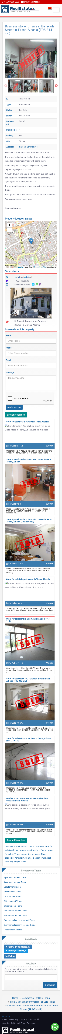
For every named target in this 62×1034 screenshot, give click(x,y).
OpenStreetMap (40, 267)
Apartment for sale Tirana (15, 882)
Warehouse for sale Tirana (15, 915)
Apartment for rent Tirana (15, 877)
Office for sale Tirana (13, 906)
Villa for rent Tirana (12, 887)
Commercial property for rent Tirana (19, 920)
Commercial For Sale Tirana (36, 998)
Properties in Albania (13, 930)
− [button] (9, 230)
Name (8, 335)
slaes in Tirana (39, 858)
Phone (8, 348)
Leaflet (20, 267)
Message (10, 372)
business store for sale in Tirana (20, 846)
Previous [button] (5, 85)
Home (15, 998)
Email (8, 360)
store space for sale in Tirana (33, 850)
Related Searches (16, 840)
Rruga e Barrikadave (28, 147)
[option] (15, 86)
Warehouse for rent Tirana (15, 911)
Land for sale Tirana (12, 896)
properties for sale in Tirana (34, 854)
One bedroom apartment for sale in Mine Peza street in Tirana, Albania (27, 799)
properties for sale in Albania (18, 858)
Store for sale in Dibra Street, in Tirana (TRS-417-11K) (28, 620)
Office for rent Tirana (13, 901)
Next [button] (56, 85)
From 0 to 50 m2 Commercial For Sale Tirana (32, 1002)
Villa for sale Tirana (12, 892)
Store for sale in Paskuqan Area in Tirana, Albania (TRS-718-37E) (28, 739)
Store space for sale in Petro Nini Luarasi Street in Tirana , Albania (28, 460)
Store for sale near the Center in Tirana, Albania (27, 421)
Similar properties (16, 415)
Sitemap (6, 1016)
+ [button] (9, 225)
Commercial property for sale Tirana (19, 925)
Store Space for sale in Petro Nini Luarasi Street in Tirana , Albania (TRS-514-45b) (29, 520)
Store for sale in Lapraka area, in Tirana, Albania (28, 579)
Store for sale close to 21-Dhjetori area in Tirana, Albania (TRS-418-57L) (28, 679)
